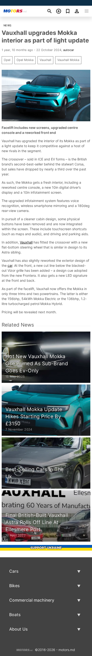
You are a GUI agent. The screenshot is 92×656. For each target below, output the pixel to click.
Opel (7, 60)
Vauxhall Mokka (68, 60)
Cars (13, 571)
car (10, 265)
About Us (18, 629)
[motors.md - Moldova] (24, 649)
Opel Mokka (25, 60)
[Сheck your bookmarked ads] (67, 11)
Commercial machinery (31, 600)
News (8, 25)
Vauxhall (45, 60)
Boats (15, 614)
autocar (68, 50)
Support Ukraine (46, 548)
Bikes (14, 585)
